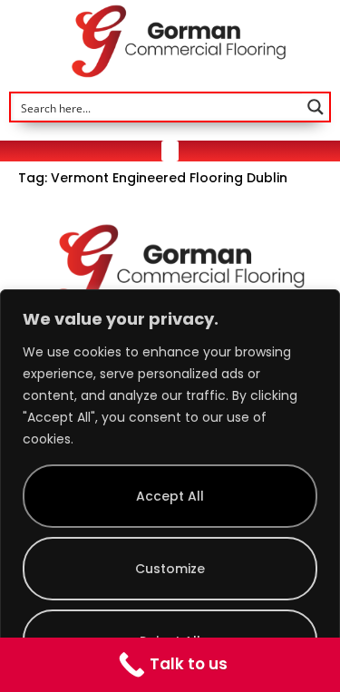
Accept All (170, 496)
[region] (170, 490)
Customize (170, 569)
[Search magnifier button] (315, 107)
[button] (170, 151)
